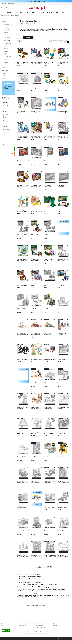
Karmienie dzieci (50, 12)
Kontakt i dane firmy (4, 621)
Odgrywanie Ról (7, 53)
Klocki (5, 54)
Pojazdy (27, 12)
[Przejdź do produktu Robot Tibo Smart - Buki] (63, 448)
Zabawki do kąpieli (7, 30)
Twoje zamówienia (56, 621)
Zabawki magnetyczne (8, 35)
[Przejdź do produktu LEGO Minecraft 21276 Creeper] (50, 201)
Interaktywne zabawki (8, 24)
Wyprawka (4, 73)
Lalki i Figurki (6, 48)
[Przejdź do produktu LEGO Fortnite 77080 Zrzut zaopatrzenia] (50, 53)
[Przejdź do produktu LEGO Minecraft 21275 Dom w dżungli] (63, 201)
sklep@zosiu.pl (11, 3)
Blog (2, 625)
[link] (8, 106)
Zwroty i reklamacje (22, 625)
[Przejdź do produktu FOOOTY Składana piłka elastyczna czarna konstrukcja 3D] (23, 349)
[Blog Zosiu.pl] (10, 7)
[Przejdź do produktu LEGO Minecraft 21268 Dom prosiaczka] (50, 251)
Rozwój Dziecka (5, 70)
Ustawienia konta (56, 623)
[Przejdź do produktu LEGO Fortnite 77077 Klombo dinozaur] (36, 275)
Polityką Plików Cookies (40, 637)
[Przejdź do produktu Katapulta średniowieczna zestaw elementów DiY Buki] (36, 399)
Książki (57, 12)
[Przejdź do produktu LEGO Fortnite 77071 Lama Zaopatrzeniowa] (63, 275)
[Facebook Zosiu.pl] (1, 7)
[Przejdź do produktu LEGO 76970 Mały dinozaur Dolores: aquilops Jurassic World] (23, 275)
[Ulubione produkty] (67, 7)
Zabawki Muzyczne (7, 43)
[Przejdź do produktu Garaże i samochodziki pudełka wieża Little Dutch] (63, 325)
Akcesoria (33, 12)
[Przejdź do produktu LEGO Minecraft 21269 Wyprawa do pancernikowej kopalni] (36, 226)
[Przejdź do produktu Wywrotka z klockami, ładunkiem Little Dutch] (50, 325)
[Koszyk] (70, 7)
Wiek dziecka (9, 12)
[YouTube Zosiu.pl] (8, 7)
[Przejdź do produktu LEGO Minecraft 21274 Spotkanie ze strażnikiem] (36, 251)
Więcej (62, 12)
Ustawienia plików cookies (41, 627)
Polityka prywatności (39, 625)
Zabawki (21, 12)
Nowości (16, 12)
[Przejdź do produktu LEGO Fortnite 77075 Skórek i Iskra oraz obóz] (63, 53)
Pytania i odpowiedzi (39, 621)
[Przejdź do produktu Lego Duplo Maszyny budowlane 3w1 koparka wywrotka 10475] (50, 78)
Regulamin (38, 623)
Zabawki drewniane (7, 34)
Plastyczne (6, 46)
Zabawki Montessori (7, 29)
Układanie (6, 51)
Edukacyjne (6, 32)
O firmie (2, 623)
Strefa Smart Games (6, 19)
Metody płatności (22, 621)
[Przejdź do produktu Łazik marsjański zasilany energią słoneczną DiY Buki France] (50, 349)
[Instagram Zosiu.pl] (4, 7)
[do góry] (68, 633)
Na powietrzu (6, 45)
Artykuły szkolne (41, 12)
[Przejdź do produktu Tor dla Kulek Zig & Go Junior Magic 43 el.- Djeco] (50, 448)
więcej (8, 121)
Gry (4, 26)
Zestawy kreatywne (7, 27)
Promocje (4, 78)
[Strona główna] (36, 7)
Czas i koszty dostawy (23, 623)
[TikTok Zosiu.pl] (6, 7)
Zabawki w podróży (7, 37)
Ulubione (55, 625)
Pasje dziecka (4, 72)
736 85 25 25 (4, 3)
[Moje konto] (65, 7)
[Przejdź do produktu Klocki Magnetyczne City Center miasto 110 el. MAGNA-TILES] (63, 103)
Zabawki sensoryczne (8, 56)
